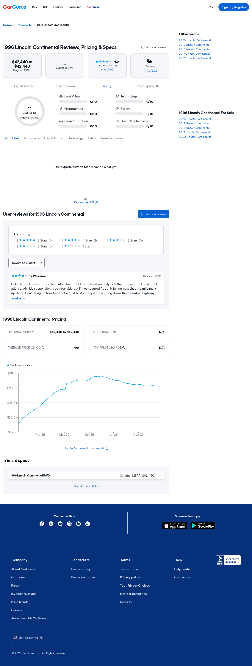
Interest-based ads (133, 593)
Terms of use (129, 569)
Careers (16, 610)
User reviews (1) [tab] (67, 86)
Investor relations (24, 593)
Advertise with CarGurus (29, 618)
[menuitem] (34, 7)
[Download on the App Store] (174, 526)
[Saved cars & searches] (211, 7)
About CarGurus (23, 569)
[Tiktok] (87, 525)
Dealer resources (83, 577)
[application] (86, 400)
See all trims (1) (84, 485)
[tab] (12, 138)
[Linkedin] (78, 525)
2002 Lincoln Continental (195, 58)
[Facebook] (42, 525)
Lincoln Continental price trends (84, 448)
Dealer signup (81, 569)
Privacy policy (130, 577)
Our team (18, 577)
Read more (18, 298)
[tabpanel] (86, 165)
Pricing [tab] (106, 86)
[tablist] (86, 85)
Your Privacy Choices (135, 585)
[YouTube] (60, 525)
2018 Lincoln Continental (194, 49)
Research (24, 25)
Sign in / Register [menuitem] (233, 7)
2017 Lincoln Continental (194, 53)
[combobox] (30, 638)
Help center (182, 569)
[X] (51, 525)
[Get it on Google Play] (202, 526)
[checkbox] (16, 240)
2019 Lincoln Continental (194, 44)
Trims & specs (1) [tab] (146, 86)
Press (15, 585)
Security (126, 602)
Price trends (19, 602)
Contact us (182, 577)
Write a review (156, 47)
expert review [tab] (24, 86)
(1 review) (107, 69)
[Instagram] (69, 525)
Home (7, 25)
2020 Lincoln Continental (195, 40)
